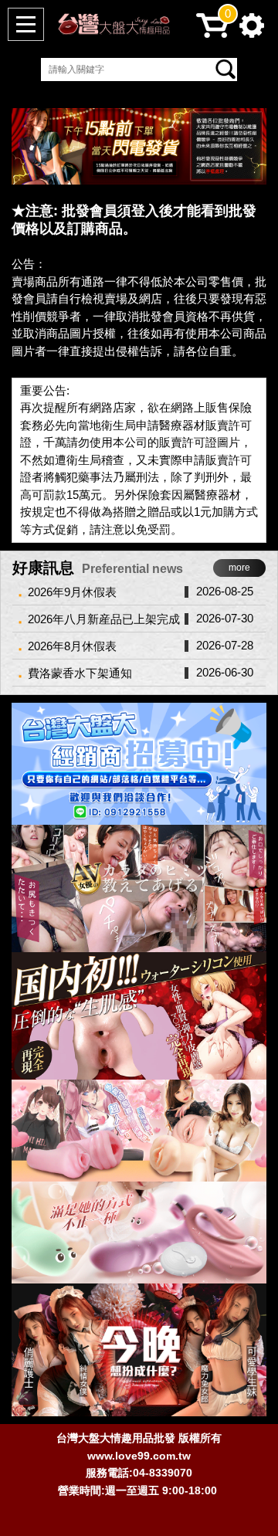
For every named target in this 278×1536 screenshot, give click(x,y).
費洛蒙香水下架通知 (80, 673)
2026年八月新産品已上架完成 (104, 619)
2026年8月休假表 (72, 646)
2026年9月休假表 (72, 591)
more (239, 567)
